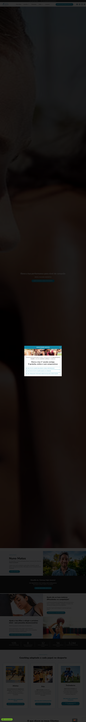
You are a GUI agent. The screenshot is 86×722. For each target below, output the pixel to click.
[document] (43, 361)
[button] (7, 719)
